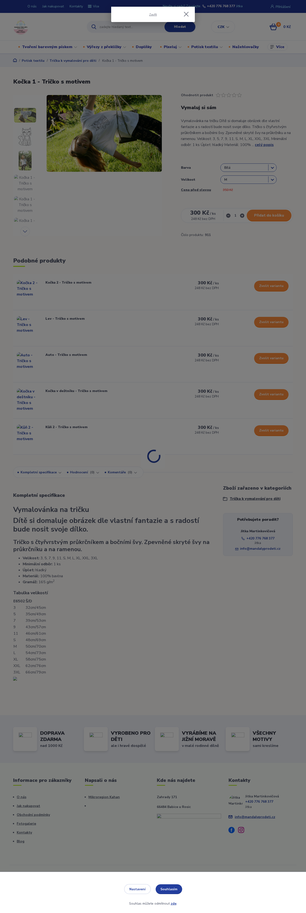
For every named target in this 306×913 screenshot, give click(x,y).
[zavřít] (186, 14)
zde (173, 903)
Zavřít (153, 15)
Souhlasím (168, 889)
